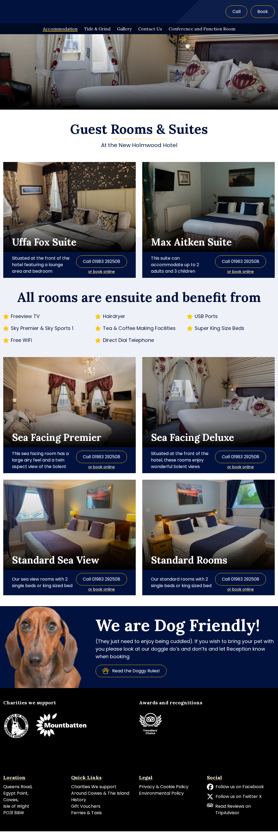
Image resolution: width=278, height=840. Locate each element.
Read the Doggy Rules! (136, 671)
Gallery (124, 28)
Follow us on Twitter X (239, 796)
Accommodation (60, 28)
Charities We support (93, 787)
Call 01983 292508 (101, 261)
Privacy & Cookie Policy (163, 787)
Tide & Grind (97, 28)
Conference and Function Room (202, 28)
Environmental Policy (161, 793)
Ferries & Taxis (86, 813)
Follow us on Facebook (240, 787)
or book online (101, 271)
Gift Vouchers (85, 806)
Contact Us (150, 28)
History (78, 800)
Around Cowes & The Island (100, 793)
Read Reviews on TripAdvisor (233, 809)
